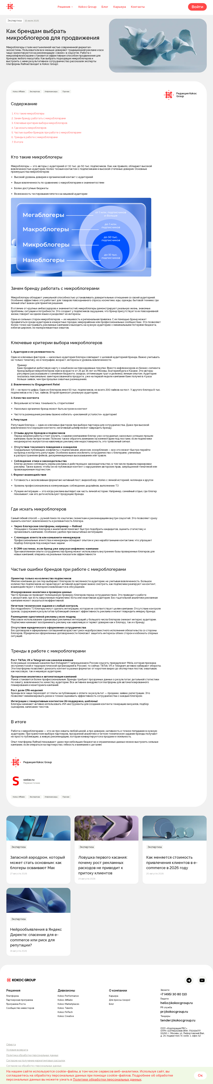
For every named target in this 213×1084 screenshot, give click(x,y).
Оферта (11, 1044)
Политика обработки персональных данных (32, 1055)
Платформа (12, 996)
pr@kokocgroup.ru (174, 1011)
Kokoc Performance (68, 996)
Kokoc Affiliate (65, 1000)
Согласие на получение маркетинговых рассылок (35, 1060)
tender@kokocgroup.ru (177, 1020)
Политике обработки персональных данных (107, 1079)
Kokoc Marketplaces (68, 1004)
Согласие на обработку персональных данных (33, 1065)
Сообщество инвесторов (20, 1008)
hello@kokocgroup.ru (176, 1003)
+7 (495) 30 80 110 (173, 994)
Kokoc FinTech (65, 1012)
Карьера (119, 6)
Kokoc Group (87, 6)
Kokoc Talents (65, 1008)
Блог (105, 6)
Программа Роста (16, 1004)
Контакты (138, 6)
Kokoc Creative (66, 1016)
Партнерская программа (19, 1000)
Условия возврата (17, 1049)
